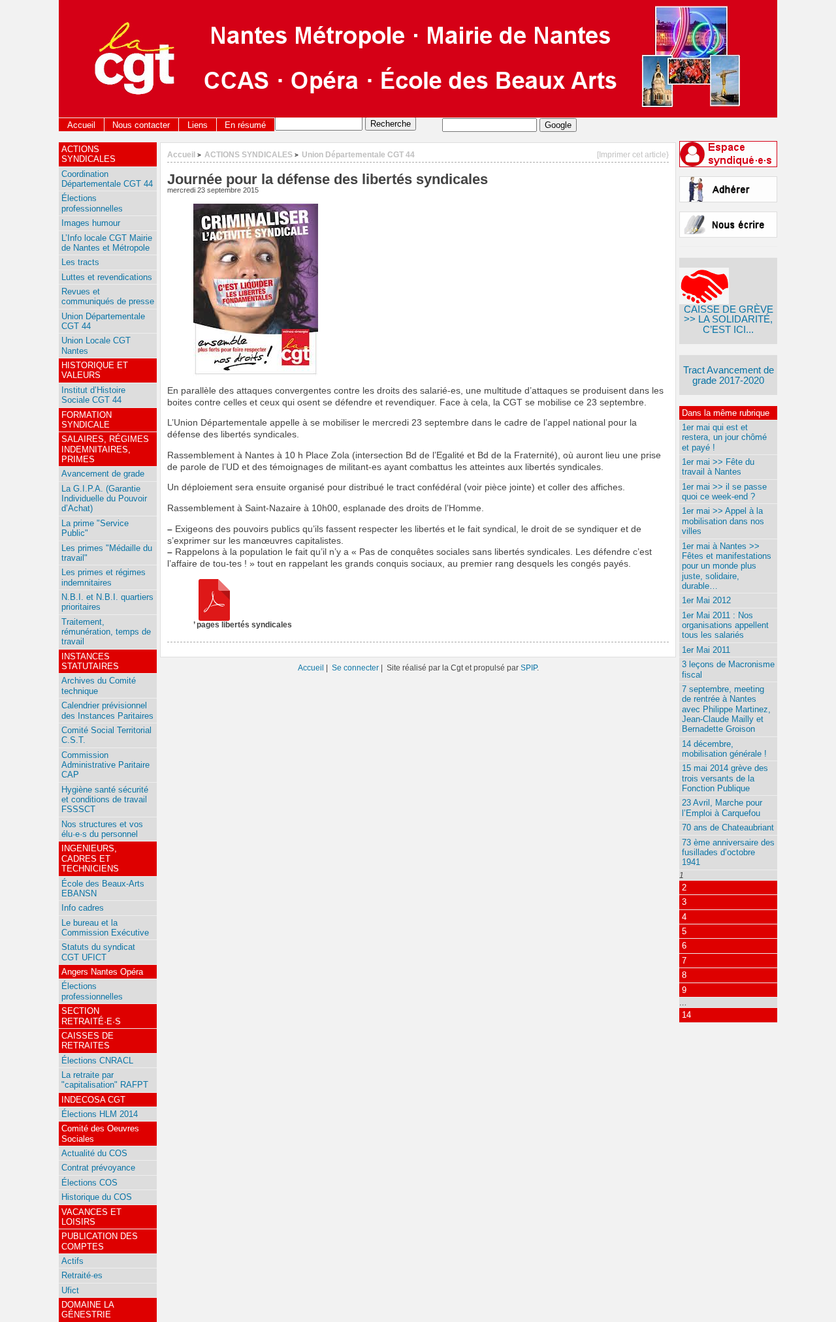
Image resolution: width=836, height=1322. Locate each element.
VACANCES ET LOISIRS (91, 1217)
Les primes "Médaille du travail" (106, 553)
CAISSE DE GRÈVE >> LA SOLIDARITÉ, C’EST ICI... (728, 319)
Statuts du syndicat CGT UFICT (98, 952)
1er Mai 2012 (706, 600)
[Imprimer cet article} (633, 154)
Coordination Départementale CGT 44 (107, 179)
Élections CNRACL (97, 1060)
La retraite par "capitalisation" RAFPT (104, 1080)
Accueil (81, 125)
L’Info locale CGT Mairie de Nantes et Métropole (106, 243)
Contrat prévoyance (98, 1167)
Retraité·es (82, 1275)
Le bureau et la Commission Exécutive (105, 927)
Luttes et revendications (106, 277)
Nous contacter (141, 125)
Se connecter (355, 667)
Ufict (70, 1290)
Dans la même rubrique (725, 413)
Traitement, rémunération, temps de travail (106, 632)
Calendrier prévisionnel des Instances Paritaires (107, 710)
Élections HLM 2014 (99, 1114)
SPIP (529, 667)
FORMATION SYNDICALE (86, 420)
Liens (197, 125)
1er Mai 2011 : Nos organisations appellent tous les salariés (725, 625)
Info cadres (82, 908)
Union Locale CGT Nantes (96, 345)
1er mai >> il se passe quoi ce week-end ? (724, 491)
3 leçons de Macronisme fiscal (728, 669)
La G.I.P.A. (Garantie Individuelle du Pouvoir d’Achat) (104, 499)
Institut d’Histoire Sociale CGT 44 (93, 395)
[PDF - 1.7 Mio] (214, 618)
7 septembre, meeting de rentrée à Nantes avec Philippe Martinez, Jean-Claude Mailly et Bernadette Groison (726, 709)
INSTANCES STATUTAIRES (90, 661)
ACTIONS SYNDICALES (248, 154)
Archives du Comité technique (98, 685)
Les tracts (80, 262)
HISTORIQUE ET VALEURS (94, 370)
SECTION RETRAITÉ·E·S (91, 1016)
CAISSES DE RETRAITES (87, 1040)
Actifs (72, 1261)
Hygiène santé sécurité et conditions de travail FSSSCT (104, 800)
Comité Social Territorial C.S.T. (106, 735)
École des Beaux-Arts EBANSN (102, 888)
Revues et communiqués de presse (107, 296)
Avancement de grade (102, 474)
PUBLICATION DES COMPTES (99, 1241)
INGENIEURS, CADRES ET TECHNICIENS (90, 858)
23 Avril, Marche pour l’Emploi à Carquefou (722, 807)
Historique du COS (96, 1197)
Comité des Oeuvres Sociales (100, 1133)
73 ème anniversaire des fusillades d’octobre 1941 (728, 853)
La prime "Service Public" (95, 528)
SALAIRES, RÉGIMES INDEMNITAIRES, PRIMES (105, 449)
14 (686, 1015)
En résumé (245, 125)
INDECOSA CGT (93, 1100)
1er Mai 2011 (706, 650)
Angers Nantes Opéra (102, 972)
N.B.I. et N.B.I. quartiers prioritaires (107, 602)
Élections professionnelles (92, 203)
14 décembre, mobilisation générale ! (724, 749)
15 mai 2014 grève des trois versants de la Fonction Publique (725, 778)
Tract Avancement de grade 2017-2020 (728, 375)
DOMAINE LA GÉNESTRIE (87, 1309)
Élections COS (89, 1183)
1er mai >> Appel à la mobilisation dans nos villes (723, 521)
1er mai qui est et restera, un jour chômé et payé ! (724, 437)
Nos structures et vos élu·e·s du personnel (102, 829)
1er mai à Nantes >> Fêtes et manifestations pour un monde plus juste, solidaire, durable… (726, 566)
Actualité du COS (94, 1153)
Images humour (90, 223)
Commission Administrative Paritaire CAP (105, 765)
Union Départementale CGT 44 (358, 154)
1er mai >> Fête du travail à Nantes (718, 467)
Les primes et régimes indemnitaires (103, 577)
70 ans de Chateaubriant (728, 827)
